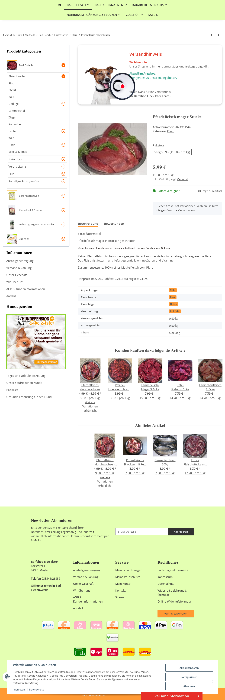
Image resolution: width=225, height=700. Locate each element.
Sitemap (120, 597)
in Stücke (175, 311)
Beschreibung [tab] (88, 223)
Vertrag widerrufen (175, 613)
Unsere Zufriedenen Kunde (24, 383)
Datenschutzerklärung (45, 532)
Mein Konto (123, 584)
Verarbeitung (17, 166)
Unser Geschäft (16, 275)
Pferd (170, 131)
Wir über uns (15, 282)
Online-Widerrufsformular (175, 601)
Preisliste (12, 390)
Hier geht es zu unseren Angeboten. (153, 78)
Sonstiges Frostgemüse (23, 181)
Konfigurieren (189, 677)
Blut (11, 174)
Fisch (11, 145)
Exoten (13, 131)
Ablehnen (189, 686)
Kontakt (120, 590)
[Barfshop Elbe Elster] (59, 5)
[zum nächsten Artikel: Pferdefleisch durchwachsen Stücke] (218, 35)
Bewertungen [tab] (114, 223)
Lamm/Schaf (16, 111)
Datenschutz (36, 689)
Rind (11, 83)
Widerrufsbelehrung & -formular (173, 593)
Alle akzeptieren (189, 667)
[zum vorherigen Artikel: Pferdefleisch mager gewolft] (211, 35)
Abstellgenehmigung (20, 261)
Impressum (19, 689)
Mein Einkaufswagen (128, 570)
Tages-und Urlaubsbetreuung (26, 376)
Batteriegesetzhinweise (173, 570)
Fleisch (173, 304)
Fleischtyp (15, 159)
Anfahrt (11, 296)
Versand (182, 179)
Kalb (11, 97)
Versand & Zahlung (19, 268)
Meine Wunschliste (127, 577)
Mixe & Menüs (17, 152)
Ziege (11, 117)
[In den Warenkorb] (80, 112)
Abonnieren (181, 531)
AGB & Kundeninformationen (25, 289)
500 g (173, 289)
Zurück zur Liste (13, 34)
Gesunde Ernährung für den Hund (29, 397)
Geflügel (13, 104)
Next (216, 388)
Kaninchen (15, 124)
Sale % (153, 15)
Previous (83, 388)
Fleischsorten (17, 76)
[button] (38, 65)
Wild (11, 138)
